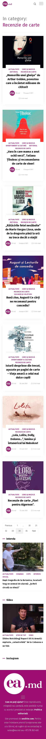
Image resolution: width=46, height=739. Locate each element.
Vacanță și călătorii (23, 294)
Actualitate (13, 69)
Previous (8, 525)
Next (34, 531)
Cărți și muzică (28, 69)
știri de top (21, 635)
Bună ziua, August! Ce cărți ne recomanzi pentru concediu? (23, 301)
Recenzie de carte (28, 72)
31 (36, 525)
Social (5, 577)
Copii (28, 574)
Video (31, 635)
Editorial (14, 72)
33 (13, 531)
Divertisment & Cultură (16, 146)
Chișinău (20, 574)
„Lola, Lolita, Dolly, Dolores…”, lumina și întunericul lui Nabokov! (23, 439)
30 (29, 525)
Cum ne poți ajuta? (14, 702)
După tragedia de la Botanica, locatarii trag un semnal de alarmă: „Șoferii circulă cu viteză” (22, 584)
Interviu (37, 574)
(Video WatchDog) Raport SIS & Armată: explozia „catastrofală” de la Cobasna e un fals (23, 642)
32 (6, 531)
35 (26, 531)
